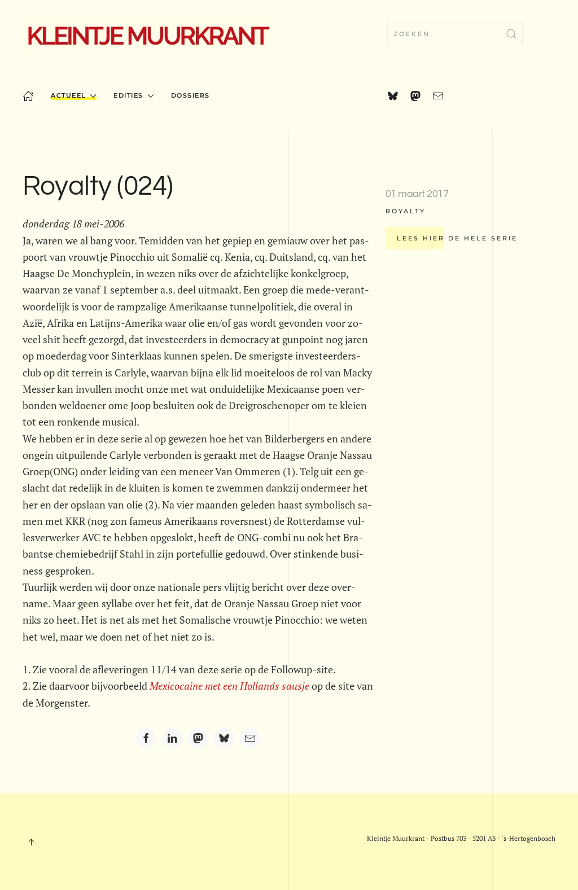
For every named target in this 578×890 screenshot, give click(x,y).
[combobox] (455, 34)
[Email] (250, 738)
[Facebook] (146, 738)
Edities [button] (128, 95)
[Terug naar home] (147, 33)
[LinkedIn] (172, 738)
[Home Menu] (28, 96)
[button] (31, 842)
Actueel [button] (68, 95)
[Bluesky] (224, 738)
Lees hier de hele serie (457, 238)
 (229, 685)
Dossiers (190, 95)
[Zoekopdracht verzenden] (511, 34)
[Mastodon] (198, 738)
